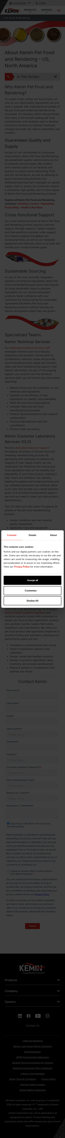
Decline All (32, 600)
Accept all (32, 580)
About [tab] (53, 535)
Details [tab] (32, 535)
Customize (31, 590)
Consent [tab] (11, 535)
